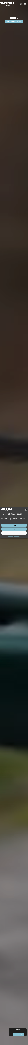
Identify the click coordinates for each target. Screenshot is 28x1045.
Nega (14, 529)
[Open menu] (24, 4)
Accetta (14, 525)
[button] (26, 509)
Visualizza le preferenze (14, 533)
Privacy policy (17, 536)
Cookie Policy (10, 536)
